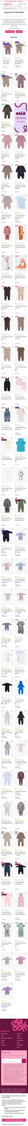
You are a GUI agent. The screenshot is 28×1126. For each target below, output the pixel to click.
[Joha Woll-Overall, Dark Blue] (2, 552)
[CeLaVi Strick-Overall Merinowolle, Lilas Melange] (15, 157)
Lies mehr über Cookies (7, 1116)
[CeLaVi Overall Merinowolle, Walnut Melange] (3, 157)
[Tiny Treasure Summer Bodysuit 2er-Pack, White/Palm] (17, 218)
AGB (2, 1036)
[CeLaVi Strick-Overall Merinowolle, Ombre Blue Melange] (17, 157)
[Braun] (7, 63)
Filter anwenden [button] (10, 31)
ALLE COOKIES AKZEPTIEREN (14, 1120)
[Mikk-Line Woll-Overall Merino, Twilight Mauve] (15, 97)
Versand (2, 1042)
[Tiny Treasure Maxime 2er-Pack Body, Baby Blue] (6, 612)
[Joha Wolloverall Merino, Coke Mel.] (5, 97)
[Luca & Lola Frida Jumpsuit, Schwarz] (3, 734)
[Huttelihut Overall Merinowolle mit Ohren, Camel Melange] (3, 127)
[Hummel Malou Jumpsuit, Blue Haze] (15, 946)
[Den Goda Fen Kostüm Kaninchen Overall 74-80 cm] (2, 279)
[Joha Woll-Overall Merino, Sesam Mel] (2, 97)
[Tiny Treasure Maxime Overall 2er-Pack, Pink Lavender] (15, 976)
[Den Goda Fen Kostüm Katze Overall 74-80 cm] (15, 279)
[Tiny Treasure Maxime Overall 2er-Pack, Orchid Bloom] (15, 552)
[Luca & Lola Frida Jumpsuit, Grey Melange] (2, 734)
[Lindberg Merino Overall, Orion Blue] (19, 794)
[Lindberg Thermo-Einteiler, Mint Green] (17, 794)
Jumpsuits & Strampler (17, 16)
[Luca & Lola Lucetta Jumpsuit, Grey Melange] (2, 764)
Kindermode (8, 16)
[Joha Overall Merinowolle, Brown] (2, 309)
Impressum (3, 1044)
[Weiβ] (6, 63)
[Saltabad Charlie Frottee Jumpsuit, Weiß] (17, 461)
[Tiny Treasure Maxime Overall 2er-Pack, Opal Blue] (19, 552)
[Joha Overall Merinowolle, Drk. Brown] (2, 339)
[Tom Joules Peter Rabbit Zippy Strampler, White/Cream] (15, 491)
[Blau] (4, 63)
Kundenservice (4, 1033)
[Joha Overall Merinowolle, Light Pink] (15, 309)
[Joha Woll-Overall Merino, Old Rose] (3, 97)
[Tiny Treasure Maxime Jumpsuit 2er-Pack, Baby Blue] (3, 612)
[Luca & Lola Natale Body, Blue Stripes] (2, 794)
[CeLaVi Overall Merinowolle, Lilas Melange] (2, 157)
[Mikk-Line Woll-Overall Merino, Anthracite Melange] (17, 97)
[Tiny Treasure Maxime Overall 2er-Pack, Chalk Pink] (17, 552)
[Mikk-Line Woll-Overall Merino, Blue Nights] (18, 97)
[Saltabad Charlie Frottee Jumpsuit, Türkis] (15, 461)
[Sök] (3, 8)
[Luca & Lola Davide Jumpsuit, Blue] (15, 703)
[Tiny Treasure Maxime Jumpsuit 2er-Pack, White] (2, 612)
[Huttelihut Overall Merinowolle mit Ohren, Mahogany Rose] (4, 127)
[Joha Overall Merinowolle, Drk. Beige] (15, 339)
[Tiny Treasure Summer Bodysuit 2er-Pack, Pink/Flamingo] (18, 218)
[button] (2, 4)
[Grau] (19, 63)
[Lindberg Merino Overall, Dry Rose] (15, 794)
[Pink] (3, 63)
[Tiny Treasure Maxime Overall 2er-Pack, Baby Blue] (18, 552)
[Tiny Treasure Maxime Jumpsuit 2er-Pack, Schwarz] (2, 703)
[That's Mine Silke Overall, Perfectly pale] (15, 430)
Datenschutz (19, 1038)
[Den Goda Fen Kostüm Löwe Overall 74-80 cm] (15, 248)
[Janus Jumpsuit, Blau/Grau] (15, 643)
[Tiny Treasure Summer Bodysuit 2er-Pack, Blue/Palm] (15, 218)
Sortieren (19, 31)
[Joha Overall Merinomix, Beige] (2, 370)
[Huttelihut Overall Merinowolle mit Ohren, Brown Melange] (2, 127)
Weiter (18, 1015)
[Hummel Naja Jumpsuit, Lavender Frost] (2, 946)
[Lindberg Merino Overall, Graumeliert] (18, 794)
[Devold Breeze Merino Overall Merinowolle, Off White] (16, 521)
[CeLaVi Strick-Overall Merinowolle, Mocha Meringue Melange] (18, 157)
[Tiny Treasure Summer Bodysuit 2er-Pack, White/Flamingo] (19, 218)
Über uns (19, 1047)
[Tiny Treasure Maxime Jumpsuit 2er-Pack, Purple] (4, 612)
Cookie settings (20, 1040)
